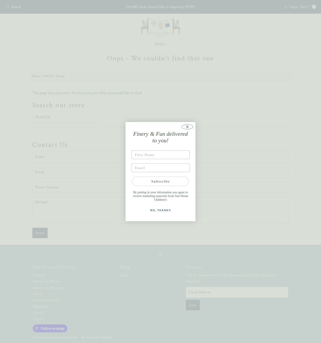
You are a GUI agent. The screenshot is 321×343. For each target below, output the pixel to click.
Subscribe (160, 181)
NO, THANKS (160, 210)
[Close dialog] (187, 126)
